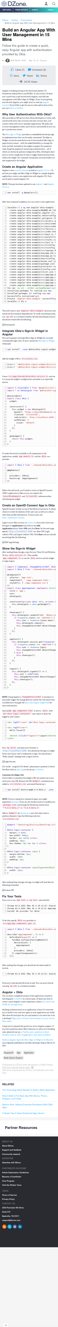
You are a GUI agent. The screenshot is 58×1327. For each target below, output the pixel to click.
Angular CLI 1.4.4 (44, 170)
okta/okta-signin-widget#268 (37, 702)
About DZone (8, 1145)
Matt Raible (16, 60)
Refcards (7, 10)
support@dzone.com (11, 1220)
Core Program (8, 1180)
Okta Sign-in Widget (14, 134)
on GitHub (17, 999)
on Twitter (39, 769)
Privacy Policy (8, 1199)
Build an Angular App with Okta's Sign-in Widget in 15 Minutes (27, 1040)
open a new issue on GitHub (39, 1035)
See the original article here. (16, 1067)
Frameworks (26, 20)
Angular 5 (40, 184)
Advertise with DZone (11, 1162)
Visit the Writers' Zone (11, 1185)
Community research (11, 1154)
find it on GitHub (16, 108)
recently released (21, 170)
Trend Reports (21, 10)
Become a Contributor (11, 1176)
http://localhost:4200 (20, 531)
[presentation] (31, 192)
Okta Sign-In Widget (46, 341)
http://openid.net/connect (13, 517)
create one (32, 522)
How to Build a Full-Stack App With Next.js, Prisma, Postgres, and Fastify (25, 1097)
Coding (14, 20)
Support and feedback (11, 1149)
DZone (5, 20)
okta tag (20, 769)
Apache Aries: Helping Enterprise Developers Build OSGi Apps (27, 1106)
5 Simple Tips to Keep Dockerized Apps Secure (23, 1113)
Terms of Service (9, 1195)
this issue (15, 802)
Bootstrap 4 (25, 813)
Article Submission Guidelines (15, 1172)
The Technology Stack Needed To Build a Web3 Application (28, 1089)
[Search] (54, 4)
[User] (46, 4)
